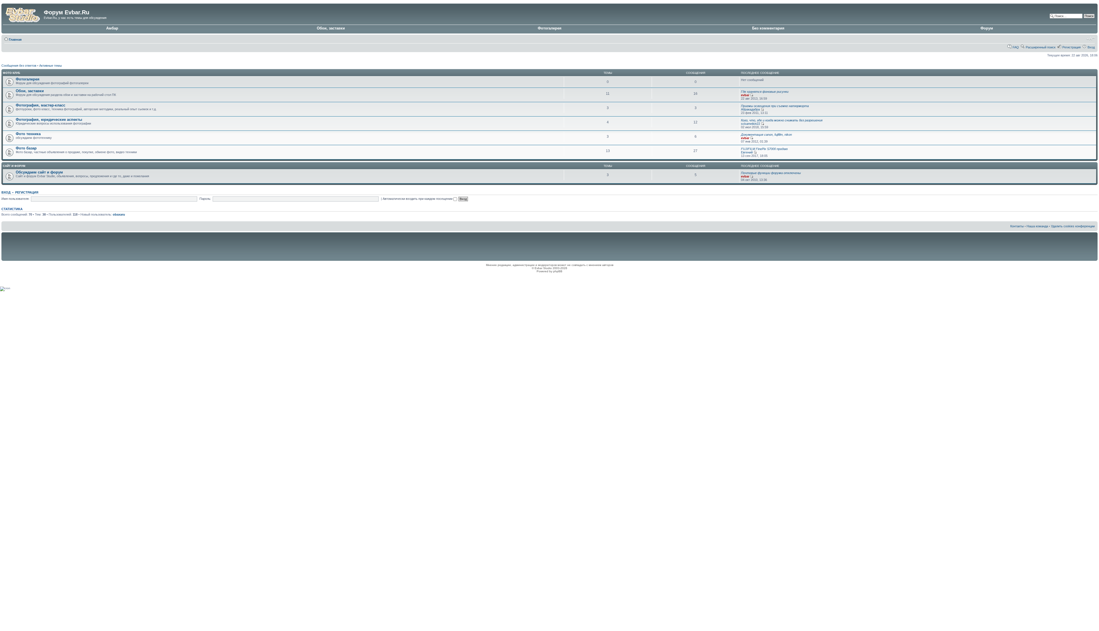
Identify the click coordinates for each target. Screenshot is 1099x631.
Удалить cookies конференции (1073, 226)
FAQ (1016, 47)
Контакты (1017, 226)
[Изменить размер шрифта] (1090, 38)
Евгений (747, 152)
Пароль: (205, 198)
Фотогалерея (550, 28)
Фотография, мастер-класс (40, 105)
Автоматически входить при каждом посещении (418, 198)
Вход (1091, 47)
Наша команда (1037, 226)
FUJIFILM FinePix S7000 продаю (764, 149)
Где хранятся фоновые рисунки (764, 91)
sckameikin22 (750, 123)
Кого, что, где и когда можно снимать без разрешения (782, 120)
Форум (987, 28)
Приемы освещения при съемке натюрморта (775, 106)
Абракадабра (750, 109)
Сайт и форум (14, 165)
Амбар (112, 28)
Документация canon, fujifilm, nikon (766, 134)
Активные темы (50, 65)
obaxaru (119, 214)
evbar (745, 95)
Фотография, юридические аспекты (49, 119)
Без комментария (768, 28)
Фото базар (26, 148)
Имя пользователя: (15, 198)
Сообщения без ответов (18, 65)
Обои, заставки (331, 28)
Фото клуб (11, 72)
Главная (15, 39)
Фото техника (28, 134)
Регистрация (1071, 47)
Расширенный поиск (1040, 47)
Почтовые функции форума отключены (771, 173)
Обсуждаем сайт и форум (39, 172)
